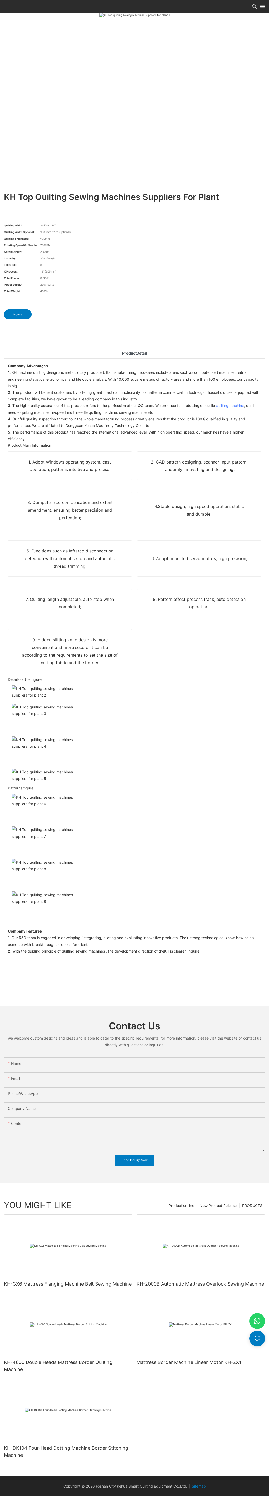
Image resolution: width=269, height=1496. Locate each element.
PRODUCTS (252, 1205)
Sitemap (199, 1486)
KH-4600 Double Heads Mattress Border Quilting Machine (58, 1365)
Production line (181, 1205)
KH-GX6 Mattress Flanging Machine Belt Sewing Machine (68, 1284)
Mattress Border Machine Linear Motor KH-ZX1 (189, 1362)
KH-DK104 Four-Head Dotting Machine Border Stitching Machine (66, 1451)
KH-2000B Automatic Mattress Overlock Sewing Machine (200, 1284)
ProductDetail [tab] (134, 353)
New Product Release (218, 1205)
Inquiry (17, 314)
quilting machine (230, 405)
